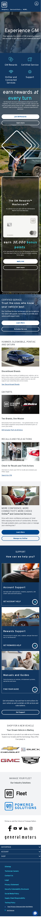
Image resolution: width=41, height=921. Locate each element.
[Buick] (30, 749)
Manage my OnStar (20, 538)
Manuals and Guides (16, 675)
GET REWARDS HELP (12, 645)
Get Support (20, 712)
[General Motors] (20, 837)
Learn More (20, 323)
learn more (20, 123)
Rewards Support (14, 631)
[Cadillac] (30, 760)
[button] (18, 103)
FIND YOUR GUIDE (11, 689)
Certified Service (30, 64)
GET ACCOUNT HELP (12, 601)
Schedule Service (20, 329)
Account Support (14, 587)
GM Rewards (11, 64)
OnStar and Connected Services (11, 80)
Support (30, 77)
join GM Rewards (20, 117)
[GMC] (10, 760)
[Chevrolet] (10, 749)
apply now (20, 261)
